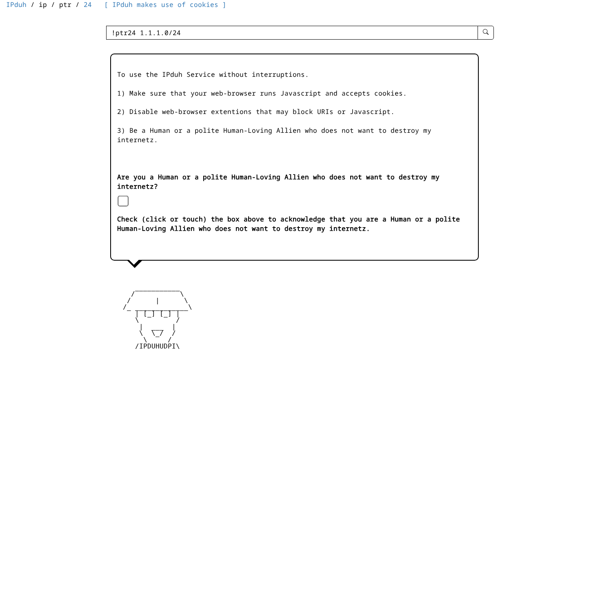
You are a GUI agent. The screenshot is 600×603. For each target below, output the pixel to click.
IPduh (16, 4)
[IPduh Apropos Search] (486, 33)
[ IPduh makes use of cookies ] (165, 4)
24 (88, 4)
